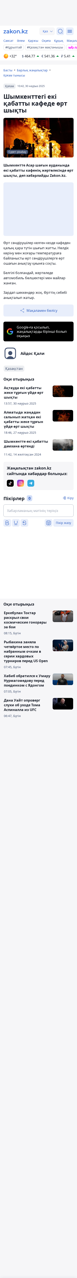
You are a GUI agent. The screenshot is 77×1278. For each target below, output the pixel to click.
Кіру (70, 498)
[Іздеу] (60, 31)
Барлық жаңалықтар (32, 70)
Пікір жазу (63, 523)
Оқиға (46, 41)
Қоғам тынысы (14, 75)
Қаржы (33, 41)
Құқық (58, 41)
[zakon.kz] (15, 31)
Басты (7, 70)
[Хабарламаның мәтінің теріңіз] (38, 510)
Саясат (8, 41)
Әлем (21, 41)
